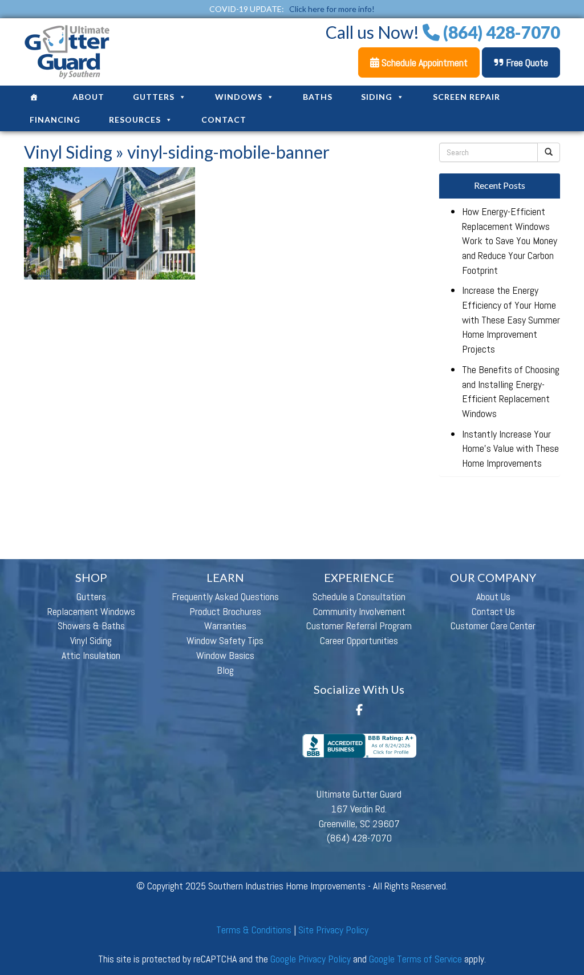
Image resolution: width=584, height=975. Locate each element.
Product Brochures (225, 611)
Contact (223, 119)
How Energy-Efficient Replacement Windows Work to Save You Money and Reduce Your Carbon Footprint (509, 241)
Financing (55, 119)
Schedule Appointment (423, 62)
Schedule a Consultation (359, 596)
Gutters (154, 97)
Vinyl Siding (68, 151)
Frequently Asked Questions (225, 596)
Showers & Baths (91, 625)
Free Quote (526, 62)
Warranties (225, 625)
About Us (493, 596)
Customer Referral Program (359, 625)
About (88, 97)
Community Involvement (359, 611)
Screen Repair (466, 97)
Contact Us (493, 611)
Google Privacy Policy (310, 958)
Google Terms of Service (415, 958)
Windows (238, 97)
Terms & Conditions (253, 929)
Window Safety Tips (224, 640)
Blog (225, 670)
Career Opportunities (359, 640)
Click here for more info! (332, 9)
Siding (376, 97)
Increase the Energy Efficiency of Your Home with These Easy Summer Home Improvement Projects (511, 319)
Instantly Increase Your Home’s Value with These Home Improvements (510, 448)
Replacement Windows (91, 611)
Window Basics (225, 655)
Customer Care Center (493, 625)
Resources (135, 119)
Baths (317, 97)
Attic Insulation (91, 655)
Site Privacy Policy (333, 929)
